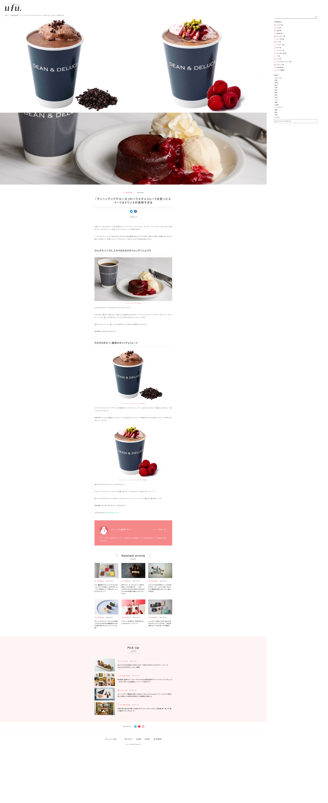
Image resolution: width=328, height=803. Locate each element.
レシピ (276, 100)
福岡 (275, 109)
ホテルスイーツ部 (280, 36)
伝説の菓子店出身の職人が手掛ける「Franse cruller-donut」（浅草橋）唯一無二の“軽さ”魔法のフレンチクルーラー (144, 710)
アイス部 (278, 27)
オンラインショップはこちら (284, 121)
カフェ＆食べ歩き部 (281, 53)
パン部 (278, 56)
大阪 (275, 97)
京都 (275, 114)
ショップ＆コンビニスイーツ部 (283, 61)
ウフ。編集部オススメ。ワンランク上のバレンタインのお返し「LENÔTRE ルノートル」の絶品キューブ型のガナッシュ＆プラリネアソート (106, 588)
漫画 (275, 92)
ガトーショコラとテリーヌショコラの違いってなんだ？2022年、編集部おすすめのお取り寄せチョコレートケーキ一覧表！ (106, 625)
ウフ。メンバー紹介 (111, 739)
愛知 (275, 112)
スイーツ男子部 (280, 39)
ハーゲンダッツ (278, 107)
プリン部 (278, 41)
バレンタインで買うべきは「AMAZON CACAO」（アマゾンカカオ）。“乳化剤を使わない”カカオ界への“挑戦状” (159, 623)
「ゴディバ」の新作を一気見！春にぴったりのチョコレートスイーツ (132, 622)
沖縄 (275, 80)
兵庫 (275, 87)
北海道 (276, 104)
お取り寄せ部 (279, 67)
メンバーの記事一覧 (159, 529)
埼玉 (275, 90)
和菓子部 (278, 30)
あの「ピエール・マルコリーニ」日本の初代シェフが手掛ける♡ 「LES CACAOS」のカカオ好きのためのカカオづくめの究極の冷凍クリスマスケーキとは (133, 589)
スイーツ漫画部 (280, 70)
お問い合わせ (128, 739)
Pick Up (276, 117)
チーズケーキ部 (280, 44)
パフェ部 (278, 58)
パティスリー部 (280, 50)
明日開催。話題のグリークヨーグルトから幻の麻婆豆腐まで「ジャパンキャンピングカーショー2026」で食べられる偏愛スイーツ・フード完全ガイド (145, 680)
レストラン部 (279, 25)
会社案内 (147, 739)
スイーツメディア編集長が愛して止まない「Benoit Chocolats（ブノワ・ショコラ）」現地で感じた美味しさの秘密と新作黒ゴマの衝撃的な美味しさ (145, 695)
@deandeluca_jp (112, 512)
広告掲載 (138, 739)
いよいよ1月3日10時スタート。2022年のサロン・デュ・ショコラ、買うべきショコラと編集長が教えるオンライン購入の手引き (160, 588)
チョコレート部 (280, 64)
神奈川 (276, 82)
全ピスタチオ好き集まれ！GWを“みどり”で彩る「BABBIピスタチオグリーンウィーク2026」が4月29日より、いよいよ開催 (143, 666)
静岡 (275, 102)
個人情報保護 (158, 739)
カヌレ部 (278, 47)
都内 (275, 85)
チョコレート (133, 217)
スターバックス (278, 78)
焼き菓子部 (279, 33)
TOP (6, 15)
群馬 (275, 95)
